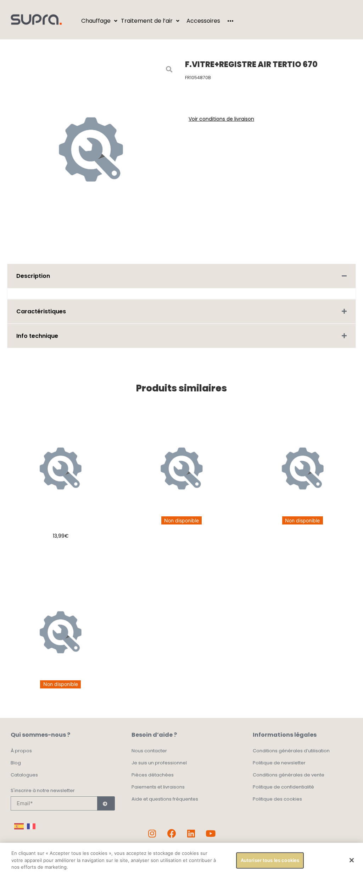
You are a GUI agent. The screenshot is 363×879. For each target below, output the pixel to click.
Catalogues (24, 774)
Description (33, 276)
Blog (16, 762)
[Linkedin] (191, 833)
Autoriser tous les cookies (270, 860)
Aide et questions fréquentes (165, 799)
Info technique (37, 336)
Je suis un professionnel (159, 762)
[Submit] (106, 803)
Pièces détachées (153, 774)
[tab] (181, 276)
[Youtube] (210, 833)
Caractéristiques (41, 311)
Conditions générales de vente (288, 774)
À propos (21, 750)
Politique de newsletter (279, 762)
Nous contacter (149, 750)
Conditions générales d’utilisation (291, 750)
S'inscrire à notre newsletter (43, 791)
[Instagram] (152, 833)
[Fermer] (351, 860)
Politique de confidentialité (283, 787)
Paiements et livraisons (158, 787)
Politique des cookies (277, 799)
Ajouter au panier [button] (60, 553)
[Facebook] (171, 833)
